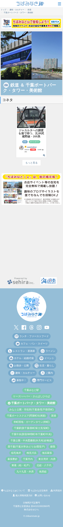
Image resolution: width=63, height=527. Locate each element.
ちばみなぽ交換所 (39, 490)
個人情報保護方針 (24, 495)
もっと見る (31, 162)
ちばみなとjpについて (14, 490)
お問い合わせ (43, 495)
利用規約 (57, 490)
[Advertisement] (31, 241)
